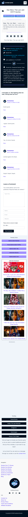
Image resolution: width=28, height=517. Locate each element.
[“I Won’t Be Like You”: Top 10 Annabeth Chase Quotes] (14, 315)
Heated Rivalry (14, 419)
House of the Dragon (14, 436)
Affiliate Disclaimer (6, 505)
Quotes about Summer (14, 240)
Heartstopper (14, 432)
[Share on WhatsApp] (21, 36)
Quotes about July (14, 248)
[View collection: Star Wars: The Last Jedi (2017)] (3, 11)
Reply (4, 109)
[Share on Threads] (14, 36)
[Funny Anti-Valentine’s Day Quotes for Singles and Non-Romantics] (14, 299)
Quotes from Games (6, 471)
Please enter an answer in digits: (10, 223)
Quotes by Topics (5, 474)
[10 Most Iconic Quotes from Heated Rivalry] (14, 331)
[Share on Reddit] (18, 36)
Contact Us (4, 498)
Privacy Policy (4, 501)
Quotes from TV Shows (7, 465)
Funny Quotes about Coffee (14, 244)
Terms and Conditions (7, 503)
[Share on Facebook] (7, 36)
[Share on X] (11, 36)
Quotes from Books (6, 469)
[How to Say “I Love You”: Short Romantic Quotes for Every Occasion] (14, 267)
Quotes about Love (14, 256)
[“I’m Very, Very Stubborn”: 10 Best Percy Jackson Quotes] (14, 283)
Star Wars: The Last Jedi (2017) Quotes (15, 11)
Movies (13, 48)
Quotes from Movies (6, 467)
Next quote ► (20, 16)
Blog (2, 476)
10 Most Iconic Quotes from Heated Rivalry (14, 338)
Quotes (18, 48)
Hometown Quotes (14, 252)
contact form (22, 453)
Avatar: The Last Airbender (14, 423)
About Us (3, 500)
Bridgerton (14, 427)
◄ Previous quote (9, 16)
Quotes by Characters (7, 472)
